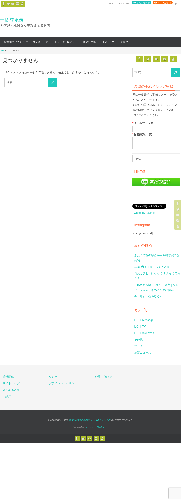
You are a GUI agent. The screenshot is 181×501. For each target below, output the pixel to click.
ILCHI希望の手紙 (145, 333)
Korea (110, 3)
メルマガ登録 (164, 2)
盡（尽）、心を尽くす (148, 296)
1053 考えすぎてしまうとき (152, 266)
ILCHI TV (140, 326)
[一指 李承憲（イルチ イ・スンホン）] (4, 4)
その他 (138, 339)
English (124, 3)
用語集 (7, 396)
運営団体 (8, 376)
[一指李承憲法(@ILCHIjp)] (8, 4)
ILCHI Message (144, 320)
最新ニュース (142, 352)
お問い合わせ (143, 2)
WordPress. (102, 427)
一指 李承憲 (11, 19)
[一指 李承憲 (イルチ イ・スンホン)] (17, 4)
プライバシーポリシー (63, 383)
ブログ (138, 345)
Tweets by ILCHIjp (143, 212)
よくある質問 (11, 389)
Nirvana (89, 427)
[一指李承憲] (22, 4)
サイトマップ (11, 383)
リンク (53, 376)
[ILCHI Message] (13, 4)
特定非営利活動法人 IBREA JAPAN (90, 419)
